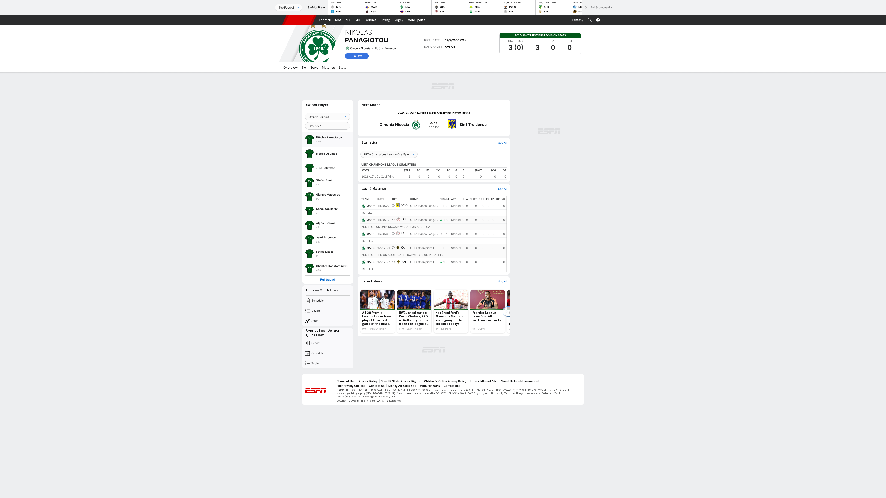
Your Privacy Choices (351, 386)
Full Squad (327, 279)
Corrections (452, 386)
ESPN (299, 20)
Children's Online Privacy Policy (445, 381)
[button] (590, 20)
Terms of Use (346, 381)
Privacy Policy (368, 381)
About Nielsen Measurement (519, 381)
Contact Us (377, 386)
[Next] (585, 7)
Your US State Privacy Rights (400, 381)
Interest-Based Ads (483, 381)
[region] (451, 173)
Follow (357, 56)
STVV (404, 205)
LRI (403, 219)
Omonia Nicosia (360, 48)
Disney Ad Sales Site (402, 386)
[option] (377, 311)
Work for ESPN (430, 386)
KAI (403, 247)
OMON (371, 206)
